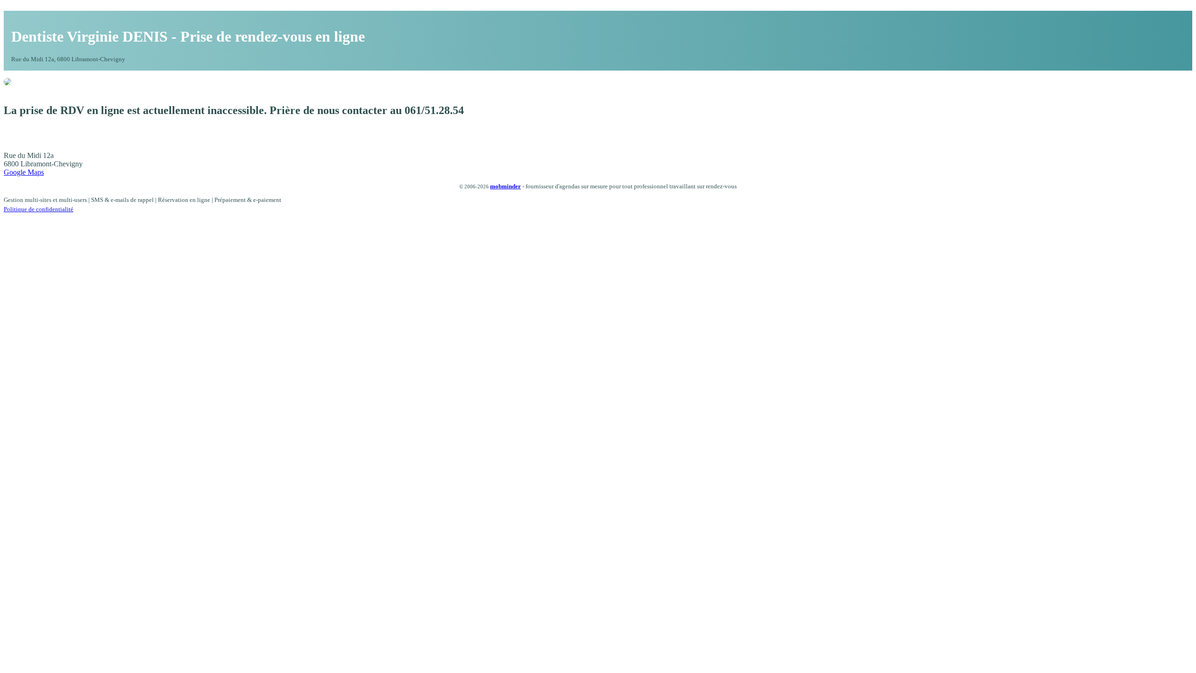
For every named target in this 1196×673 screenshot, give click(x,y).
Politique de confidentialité (38, 209)
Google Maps (24, 172)
